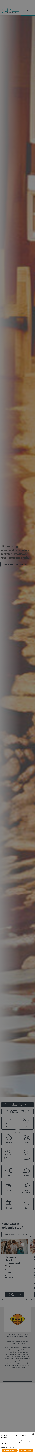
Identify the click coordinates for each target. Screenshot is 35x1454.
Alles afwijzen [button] (26, 1450)
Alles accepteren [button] (9, 1450)
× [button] (33, 1434)
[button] (17, 1447)
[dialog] (17, 1443)
